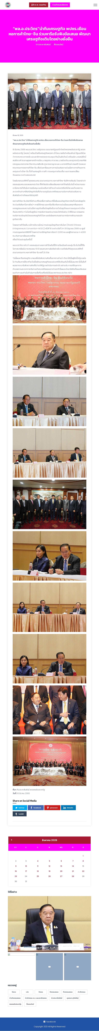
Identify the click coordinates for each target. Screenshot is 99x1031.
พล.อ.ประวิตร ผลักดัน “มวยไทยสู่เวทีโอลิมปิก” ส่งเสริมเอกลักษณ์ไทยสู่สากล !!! (43, 947)
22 (83, 871)
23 (16, 876)
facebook (37, 808)
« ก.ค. (11, 840)
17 (26, 871)
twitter (21, 808)
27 (61, 876)
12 (49, 866)
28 (73, 876)
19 (49, 871)
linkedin (70, 808)
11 (37, 866)
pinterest (54, 808)
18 (38, 871)
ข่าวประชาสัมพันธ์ (43, 44)
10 (26, 866)
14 (73, 866)
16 (16, 871)
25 (38, 876)
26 (49, 876)
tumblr (21, 814)
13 (61, 866)
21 (73, 871)
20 (61, 871)
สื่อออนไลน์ (58, 44)
